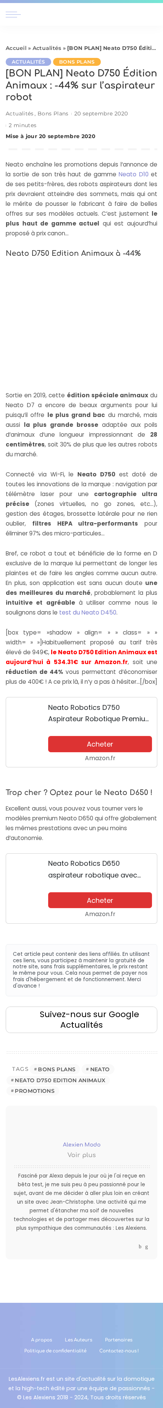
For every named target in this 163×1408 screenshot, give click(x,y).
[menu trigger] (15, 14)
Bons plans (56, 1069)
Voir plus (81, 1155)
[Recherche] (152, 14)
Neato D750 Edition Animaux (60, 1080)
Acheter (100, 744)
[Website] (133, 1246)
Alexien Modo (81, 1145)
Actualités (47, 48)
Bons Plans (77, 62)
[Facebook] (140, 1246)
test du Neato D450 (87, 612)
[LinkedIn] (146, 1246)
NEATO (100, 1069)
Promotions (35, 1091)
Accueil (16, 48)
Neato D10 (133, 174)
